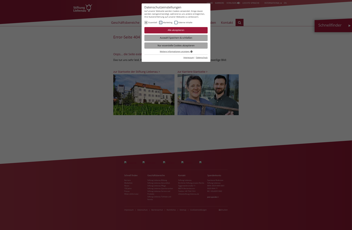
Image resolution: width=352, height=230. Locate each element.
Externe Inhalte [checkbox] (185, 22)
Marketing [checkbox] (167, 22)
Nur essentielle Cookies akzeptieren (176, 45)
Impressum (188, 57)
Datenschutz (202, 57)
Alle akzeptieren (176, 30)
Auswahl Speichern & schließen (176, 37)
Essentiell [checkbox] (152, 22)
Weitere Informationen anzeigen (175, 51)
